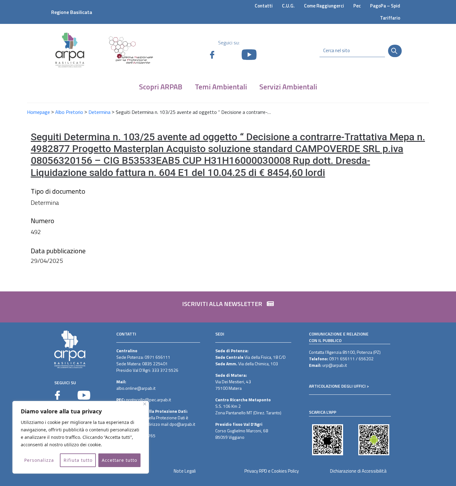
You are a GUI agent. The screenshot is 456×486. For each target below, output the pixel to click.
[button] (228, 307)
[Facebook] (57, 395)
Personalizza (39, 460)
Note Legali (185, 471)
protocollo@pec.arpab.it (148, 399)
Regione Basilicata (71, 12)
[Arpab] (69, 50)
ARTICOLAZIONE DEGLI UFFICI (337, 386)
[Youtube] (84, 395)
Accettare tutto (119, 460)
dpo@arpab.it (182, 424)
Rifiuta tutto (78, 460)
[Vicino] (144, 404)
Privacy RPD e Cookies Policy (271, 471)
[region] (80, 437)
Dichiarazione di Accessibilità (358, 471)
